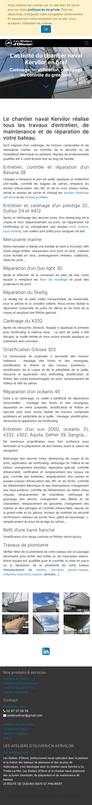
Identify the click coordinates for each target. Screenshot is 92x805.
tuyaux (37, 574)
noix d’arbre (79, 226)
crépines (9, 574)
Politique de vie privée (18, 724)
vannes (41, 569)
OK (46, 29)
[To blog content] (46, 86)
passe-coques (78, 569)
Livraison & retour (15, 729)
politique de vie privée (44, 9)
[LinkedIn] (46, 651)
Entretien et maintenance (20, 683)
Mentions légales (15, 733)
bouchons (24, 574)
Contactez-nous (14, 706)
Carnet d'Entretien (15, 692)
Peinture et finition (15, 678)
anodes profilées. (37, 197)
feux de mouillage (55, 279)
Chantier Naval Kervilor (19, 687)
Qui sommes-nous (15, 752)
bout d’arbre (11, 231)
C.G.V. (7, 738)
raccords (57, 569)
